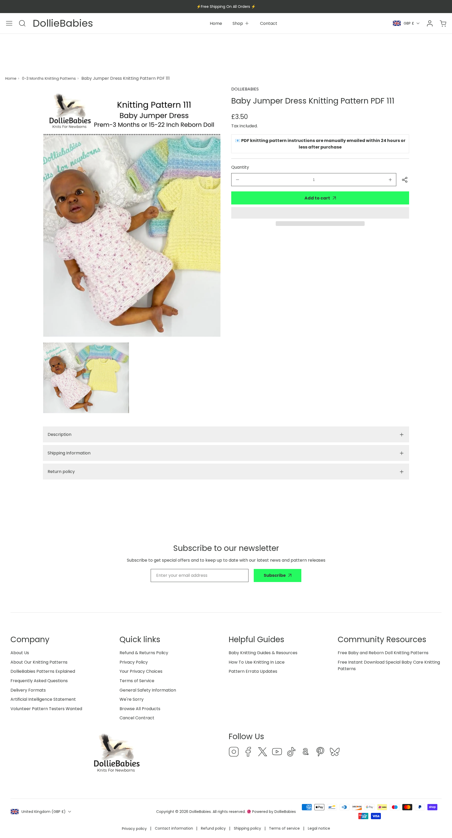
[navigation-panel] (9, 23)
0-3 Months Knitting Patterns (49, 78)
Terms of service (284, 828)
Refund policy (213, 828)
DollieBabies (245, 89)
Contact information (174, 828)
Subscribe (275, 575)
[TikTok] (291, 752)
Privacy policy (134, 828)
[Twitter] (262, 752)
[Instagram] (234, 752)
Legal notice (319, 828)
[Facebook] (248, 752)
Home (10, 78)
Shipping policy (247, 828)
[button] (320, 213)
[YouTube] (277, 752)
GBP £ (409, 23)
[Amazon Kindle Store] (306, 752)
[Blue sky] (334, 752)
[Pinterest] (320, 752)
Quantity (240, 167)
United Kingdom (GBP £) (43, 811)
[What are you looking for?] (22, 23)
